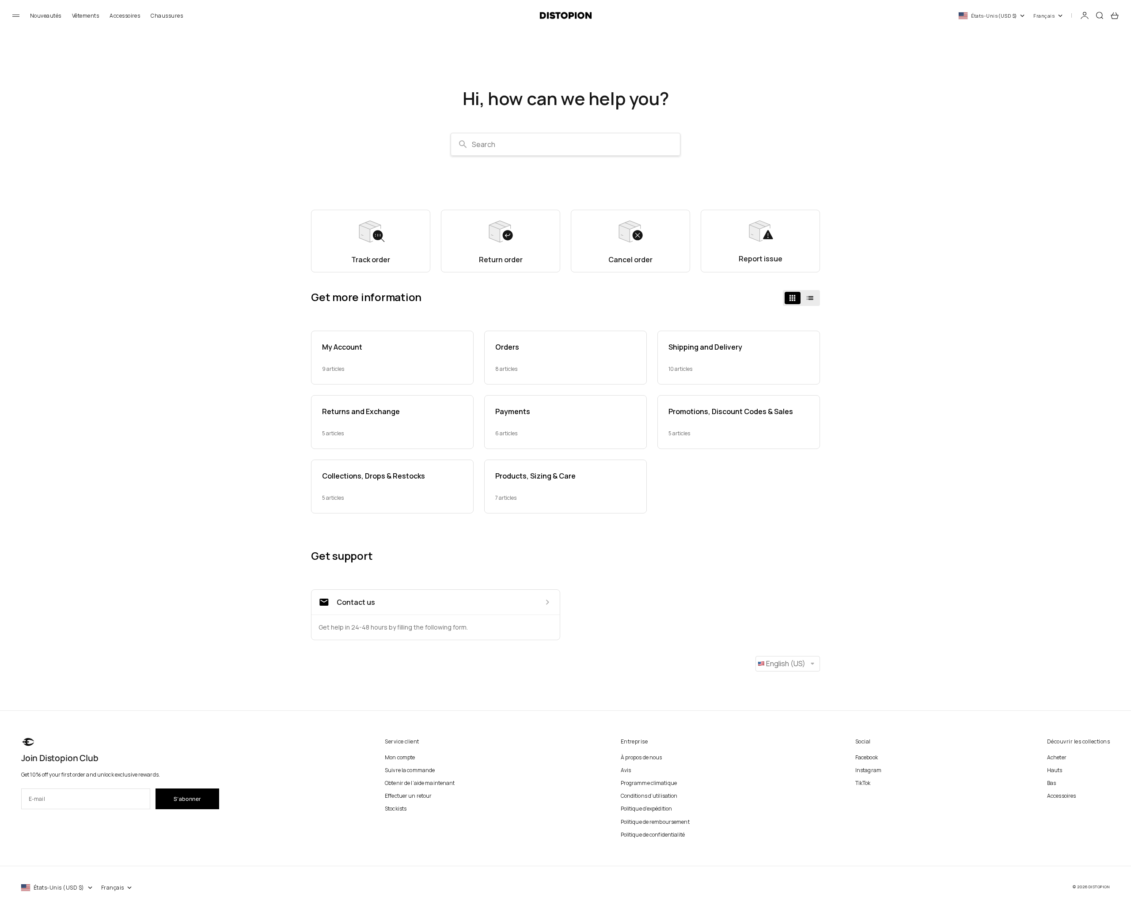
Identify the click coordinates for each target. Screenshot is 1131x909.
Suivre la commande (410, 770)
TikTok (863, 783)
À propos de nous (641, 757)
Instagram (868, 770)
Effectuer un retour (408, 796)
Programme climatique (649, 783)
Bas (1051, 783)
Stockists (395, 808)
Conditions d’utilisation (649, 796)
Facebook (866, 757)
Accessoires (125, 15)
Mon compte (400, 757)
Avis (626, 770)
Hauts (1055, 770)
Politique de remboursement (655, 822)
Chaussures (167, 15)
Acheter (1056, 757)
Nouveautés (45, 15)
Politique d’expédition (646, 808)
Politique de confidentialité (653, 834)
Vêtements (85, 15)
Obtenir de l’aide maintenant (420, 783)
